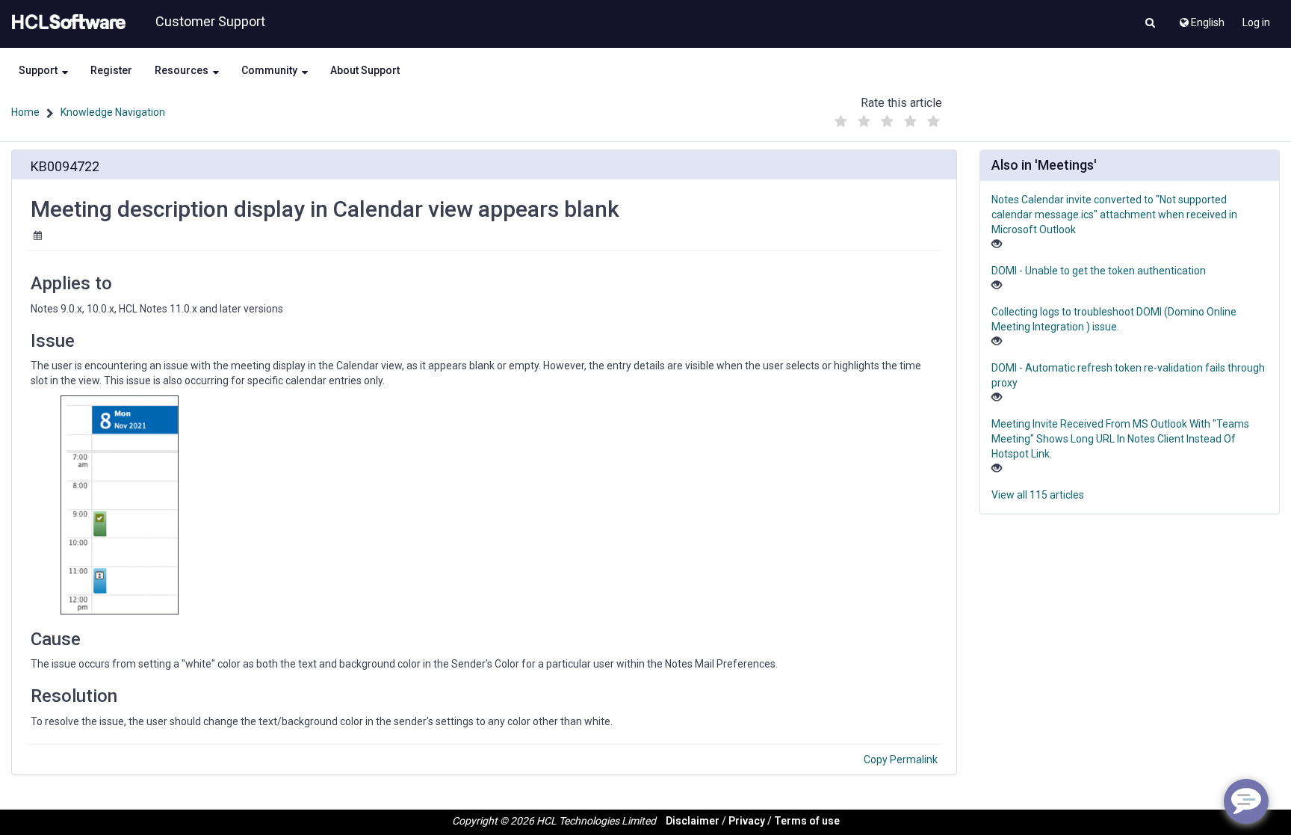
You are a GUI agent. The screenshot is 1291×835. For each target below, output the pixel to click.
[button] (1150, 24)
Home (25, 112)
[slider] (887, 118)
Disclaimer (692, 821)
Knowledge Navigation (113, 112)
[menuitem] (1200, 18)
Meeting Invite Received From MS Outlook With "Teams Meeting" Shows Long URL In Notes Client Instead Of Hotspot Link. (1120, 439)
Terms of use (807, 821)
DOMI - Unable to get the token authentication (1098, 271)
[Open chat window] (1246, 801)
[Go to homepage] (65, 22)
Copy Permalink (901, 759)
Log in (1256, 22)
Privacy (746, 821)
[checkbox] (840, 122)
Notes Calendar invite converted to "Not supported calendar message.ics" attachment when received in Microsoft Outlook (1114, 214)
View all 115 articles (1037, 495)
